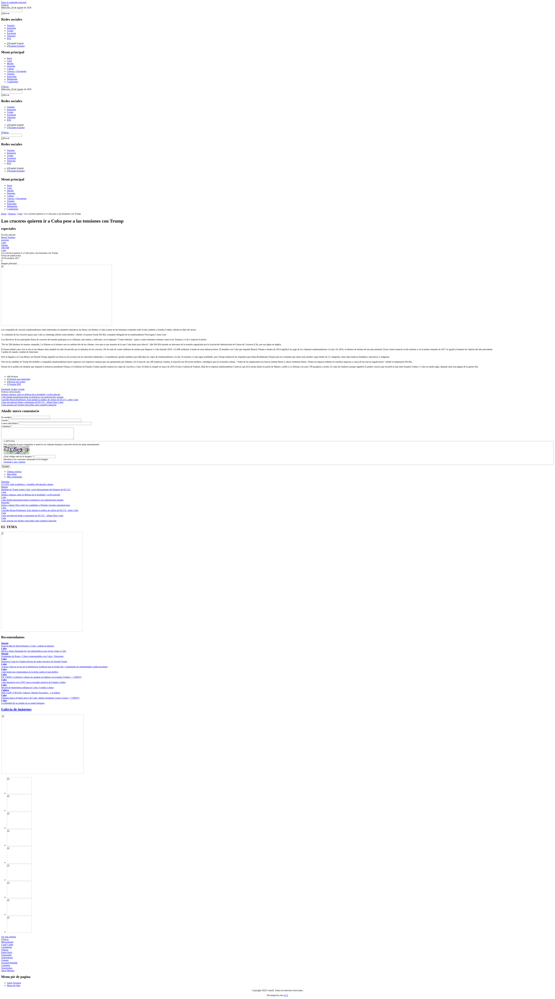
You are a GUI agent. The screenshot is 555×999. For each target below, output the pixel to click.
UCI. (286, 995)
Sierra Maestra (7, 970)
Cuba (9, 61)
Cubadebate (6, 947)
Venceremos (6, 968)
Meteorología (7, 942)
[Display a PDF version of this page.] (14, 384)
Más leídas (12, 474)
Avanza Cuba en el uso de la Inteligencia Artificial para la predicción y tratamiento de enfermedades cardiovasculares (54, 666)
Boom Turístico (8, 237)
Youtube (11, 25)
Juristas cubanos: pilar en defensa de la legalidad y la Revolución (30, 394)
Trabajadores (7, 957)
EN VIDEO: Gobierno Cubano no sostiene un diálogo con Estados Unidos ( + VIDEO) (41, 677)
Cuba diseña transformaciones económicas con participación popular (32, 397)
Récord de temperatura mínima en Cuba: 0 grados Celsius (27, 687)
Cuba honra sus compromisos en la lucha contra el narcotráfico (29, 672)
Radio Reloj (6, 952)
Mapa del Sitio (13, 985)
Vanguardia (6, 955)
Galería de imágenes (16, 709)
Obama (4, 245)
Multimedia (12, 79)
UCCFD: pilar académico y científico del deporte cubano (27, 484)
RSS (9, 38)
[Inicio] (5, 5)
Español (21, 46)
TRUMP (5, 248)
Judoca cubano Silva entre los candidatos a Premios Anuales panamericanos (35, 505)
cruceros (5, 240)
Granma (5, 960)
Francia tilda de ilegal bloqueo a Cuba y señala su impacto (27, 646)
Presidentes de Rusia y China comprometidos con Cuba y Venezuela (32, 656)
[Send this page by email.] (16, 381)
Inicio (9, 58)
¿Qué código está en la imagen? (18, 456)
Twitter (10, 30)
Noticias (12, 214)
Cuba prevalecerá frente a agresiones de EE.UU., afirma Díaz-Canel (32, 402)
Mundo (10, 63)
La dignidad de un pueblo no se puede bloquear (23, 703)
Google (21, 389)
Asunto (4, 420)
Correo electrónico (10, 423)
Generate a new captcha (14, 462)
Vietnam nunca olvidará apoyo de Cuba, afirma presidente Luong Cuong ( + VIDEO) (40, 698)
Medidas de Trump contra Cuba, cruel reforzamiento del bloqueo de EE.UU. (36, 489)
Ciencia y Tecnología (16, 71)
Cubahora (5, 965)
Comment (6, 426)
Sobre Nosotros (14, 983)
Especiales (11, 76)
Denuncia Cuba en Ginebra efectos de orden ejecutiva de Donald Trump (34, 661)
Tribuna (4, 950)
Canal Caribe (7, 944)
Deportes (11, 66)
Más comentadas (14, 477)
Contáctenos (12, 81)
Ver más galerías (8, 937)
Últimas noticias (14, 471)
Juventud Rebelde (9, 963)
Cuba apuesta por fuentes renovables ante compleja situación (28, 405)
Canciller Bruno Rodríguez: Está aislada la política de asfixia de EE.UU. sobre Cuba (39, 399)
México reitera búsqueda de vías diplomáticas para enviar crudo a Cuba (33, 651)
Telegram (11, 36)
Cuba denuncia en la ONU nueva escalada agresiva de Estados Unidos (33, 682)
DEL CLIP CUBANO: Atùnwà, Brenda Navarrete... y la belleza (30, 692)
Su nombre (6, 417)
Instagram (11, 28)
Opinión (10, 74)
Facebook (11, 33)
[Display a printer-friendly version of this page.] (18, 379)
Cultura (10, 68)
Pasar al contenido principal (13, 2)
